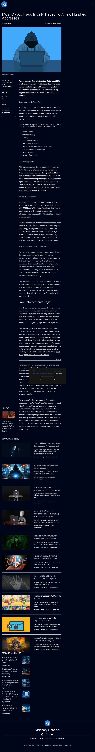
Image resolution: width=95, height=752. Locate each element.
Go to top (58, 359)
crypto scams (6, 113)
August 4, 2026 (6, 713)
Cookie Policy (68, 745)
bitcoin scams (6, 109)
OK (47, 378)
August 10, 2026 (6, 688)
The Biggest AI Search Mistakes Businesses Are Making (10, 671)
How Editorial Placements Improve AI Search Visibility (10, 708)
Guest (35, 457)
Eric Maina (5, 97)
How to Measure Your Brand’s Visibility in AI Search (10, 660)
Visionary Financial (39, 477)
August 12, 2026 (6, 676)
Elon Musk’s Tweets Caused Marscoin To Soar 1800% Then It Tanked (8, 426)
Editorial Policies (57, 745)
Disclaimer (48, 745)
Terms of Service (29, 745)
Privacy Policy (57, 373)
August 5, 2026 (6, 702)
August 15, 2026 (6, 665)
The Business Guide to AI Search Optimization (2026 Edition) (10, 682)
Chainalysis (5, 111)
